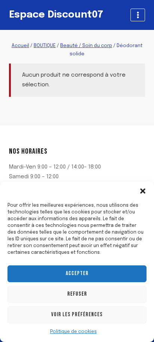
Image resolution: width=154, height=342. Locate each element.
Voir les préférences (77, 314)
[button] (143, 191)
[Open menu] (137, 15)
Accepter (77, 273)
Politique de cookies (73, 332)
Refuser (77, 294)
